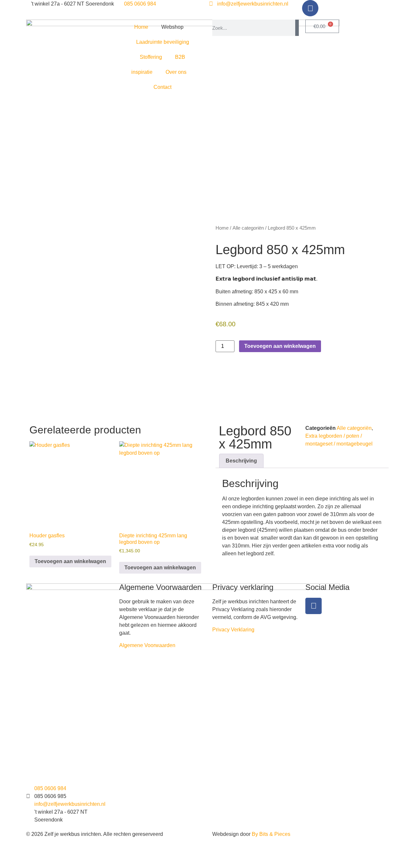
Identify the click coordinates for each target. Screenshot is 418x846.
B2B (180, 57)
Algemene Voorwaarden (147, 645)
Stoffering (151, 57)
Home (141, 27)
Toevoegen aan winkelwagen (280, 346)
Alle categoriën (248, 228)
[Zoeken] (297, 28)
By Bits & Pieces (271, 834)
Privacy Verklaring (233, 629)
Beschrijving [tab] (241, 461)
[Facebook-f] (313, 606)
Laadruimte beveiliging (162, 42)
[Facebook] (310, 8)
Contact (162, 87)
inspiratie (142, 72)
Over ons (176, 72)
